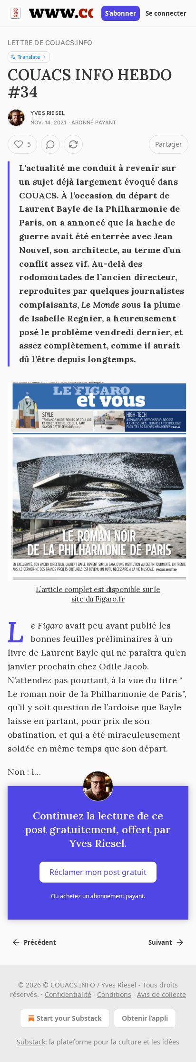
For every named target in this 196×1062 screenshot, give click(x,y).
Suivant (160, 942)
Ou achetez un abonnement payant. (98, 896)
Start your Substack (69, 1018)
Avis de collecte (161, 994)
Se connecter (166, 13)
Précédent (40, 942)
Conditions (114, 994)
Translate (29, 56)
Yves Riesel (47, 113)
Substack (31, 1041)
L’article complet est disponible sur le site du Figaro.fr (98, 594)
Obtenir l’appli (145, 1018)
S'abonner (120, 13)
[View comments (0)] (50, 144)
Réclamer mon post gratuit (98, 872)
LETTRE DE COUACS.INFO (50, 42)
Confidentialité (68, 994)
